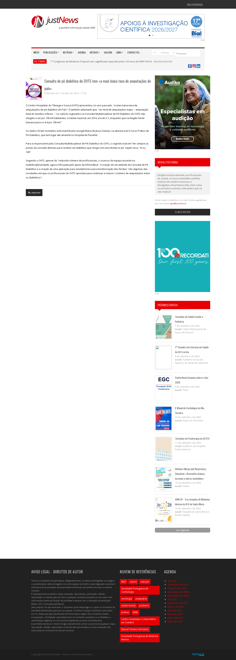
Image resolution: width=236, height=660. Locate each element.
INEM (135, 612)
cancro (133, 581)
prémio (125, 612)
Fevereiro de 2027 (178, 603)
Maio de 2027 (175, 614)
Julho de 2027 (175, 621)
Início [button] (36, 52)
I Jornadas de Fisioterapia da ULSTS (192, 438)
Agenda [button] (82, 52)
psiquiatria (141, 598)
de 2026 (172, 581)
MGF (123, 581)
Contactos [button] (133, 52)
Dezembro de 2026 (178, 595)
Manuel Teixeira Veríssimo (135, 629)
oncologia (126, 598)
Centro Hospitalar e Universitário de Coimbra (138, 621)
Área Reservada (195, 4)
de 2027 (172, 599)
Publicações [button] (50, 52)
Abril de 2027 (175, 610)
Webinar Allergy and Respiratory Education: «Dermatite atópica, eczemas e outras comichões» (190, 473)
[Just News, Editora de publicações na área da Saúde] (63, 23)
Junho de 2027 (175, 617)
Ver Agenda (182, 530)
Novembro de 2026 (178, 592)
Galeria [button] (108, 52)
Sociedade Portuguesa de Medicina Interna (139, 638)
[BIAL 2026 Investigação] (151, 26)
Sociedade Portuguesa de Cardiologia (134, 590)
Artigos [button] (94, 52)
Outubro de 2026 (177, 588)
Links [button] (119, 52)
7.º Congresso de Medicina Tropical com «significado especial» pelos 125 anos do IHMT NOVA (101, 61)
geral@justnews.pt (178, 203)
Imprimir (36, 192)
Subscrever (182, 212)
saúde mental (128, 605)
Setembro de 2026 (178, 584)
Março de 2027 (176, 606)
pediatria (144, 605)
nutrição (144, 581)
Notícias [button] (67, 52)
